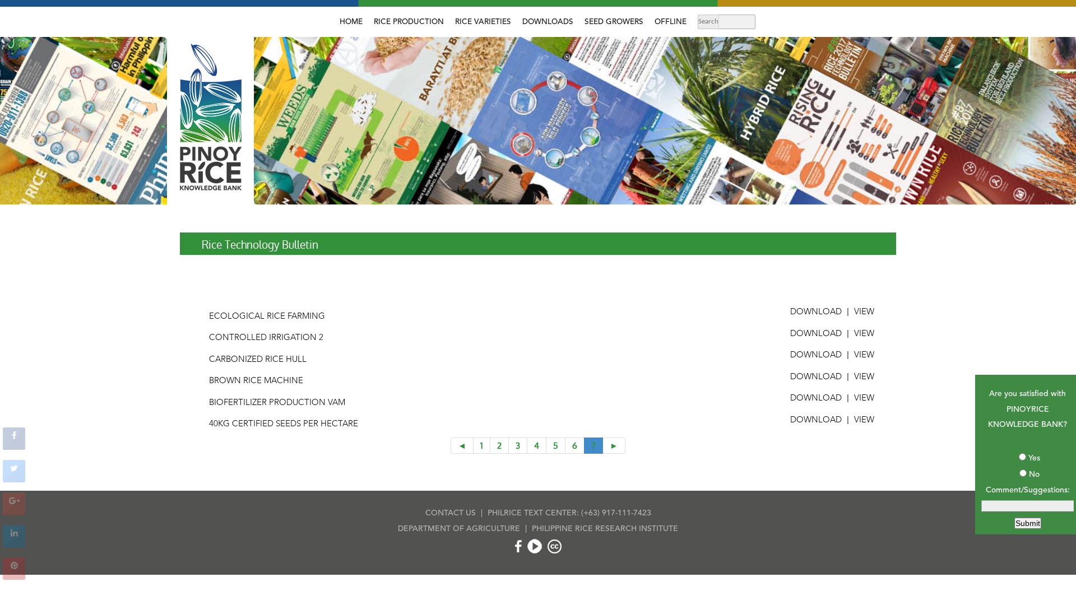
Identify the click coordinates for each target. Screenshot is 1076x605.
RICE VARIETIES (483, 22)
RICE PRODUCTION (409, 22)
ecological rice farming (267, 317)
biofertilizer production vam (277, 403)
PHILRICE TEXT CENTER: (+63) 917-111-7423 (569, 513)
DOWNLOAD (816, 312)
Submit (1027, 523)
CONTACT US (450, 513)
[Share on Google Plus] (14, 511)
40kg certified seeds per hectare (283, 424)
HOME (351, 22)
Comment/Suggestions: (1028, 490)
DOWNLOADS (547, 22)
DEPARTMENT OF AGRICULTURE (459, 529)
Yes (1034, 458)
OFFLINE (671, 22)
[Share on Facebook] (14, 446)
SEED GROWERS (614, 22)
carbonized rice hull (258, 360)
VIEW (864, 312)
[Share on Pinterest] (14, 576)
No (1034, 474)
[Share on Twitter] (14, 479)
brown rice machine (256, 381)
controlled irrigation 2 (266, 338)
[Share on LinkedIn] (14, 544)
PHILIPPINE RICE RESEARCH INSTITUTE (605, 529)
